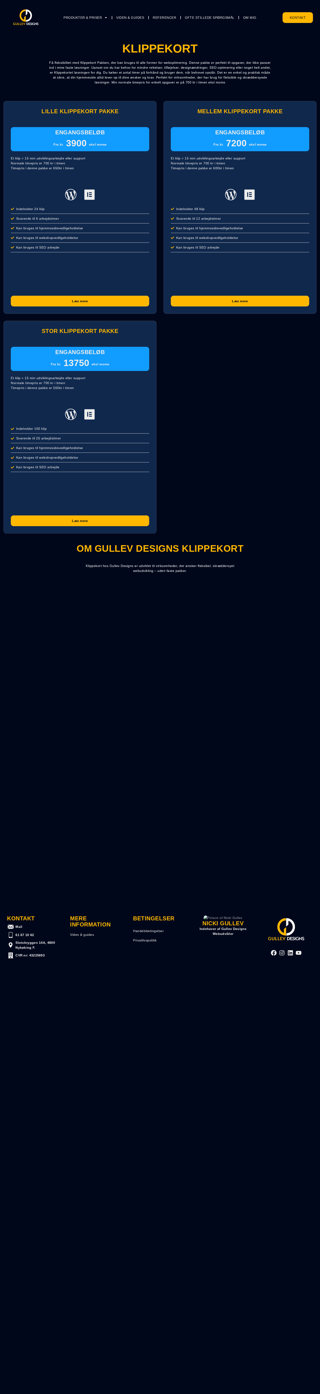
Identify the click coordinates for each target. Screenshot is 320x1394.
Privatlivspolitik (145, 940)
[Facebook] (274, 953)
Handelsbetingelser (148, 931)
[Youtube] (298, 953)
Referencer (164, 17)
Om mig (250, 17)
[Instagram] (282, 953)
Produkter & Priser (82, 17)
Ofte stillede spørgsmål (209, 17)
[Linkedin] (290, 953)
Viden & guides (130, 17)
